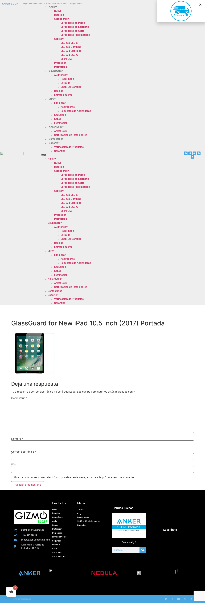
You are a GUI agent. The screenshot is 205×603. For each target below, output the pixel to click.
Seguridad (60, 114)
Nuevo (58, 10)
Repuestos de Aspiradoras (76, 110)
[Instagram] (199, 153)
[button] (88, 155)
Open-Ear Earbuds (71, 86)
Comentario (19, 398)
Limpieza (59, 102)
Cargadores (61, 18)
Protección (60, 62)
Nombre (17, 438)
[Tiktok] (192, 157)
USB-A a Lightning (71, 50)
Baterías (59, 14)
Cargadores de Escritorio (75, 26)
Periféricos (60, 66)
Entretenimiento (63, 94)
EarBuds (65, 82)
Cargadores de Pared (73, 22)
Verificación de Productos (69, 146)
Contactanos (56, 138)
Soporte (53, 142)
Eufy (51, 98)
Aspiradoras (68, 106)
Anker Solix (55, 126)
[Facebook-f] (172, 599)
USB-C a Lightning (71, 46)
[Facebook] (186, 153)
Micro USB (67, 58)
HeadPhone (67, 78)
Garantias (59, 150)
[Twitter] (190, 153)
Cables (58, 38)
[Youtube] (194, 153)
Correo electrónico (23, 451)
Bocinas (58, 90)
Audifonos (60, 74)
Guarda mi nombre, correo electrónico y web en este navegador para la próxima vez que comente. (74, 477)
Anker (52, 6)
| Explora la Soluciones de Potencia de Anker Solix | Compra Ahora (52, 3)
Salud (57, 118)
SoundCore (55, 70)
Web (13, 464)
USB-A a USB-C (69, 54)
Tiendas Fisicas (122, 508)
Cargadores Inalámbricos (75, 34)
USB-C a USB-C (69, 42)
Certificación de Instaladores (70, 134)
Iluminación (61, 122)
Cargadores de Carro (73, 30)
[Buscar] (142, 550)
